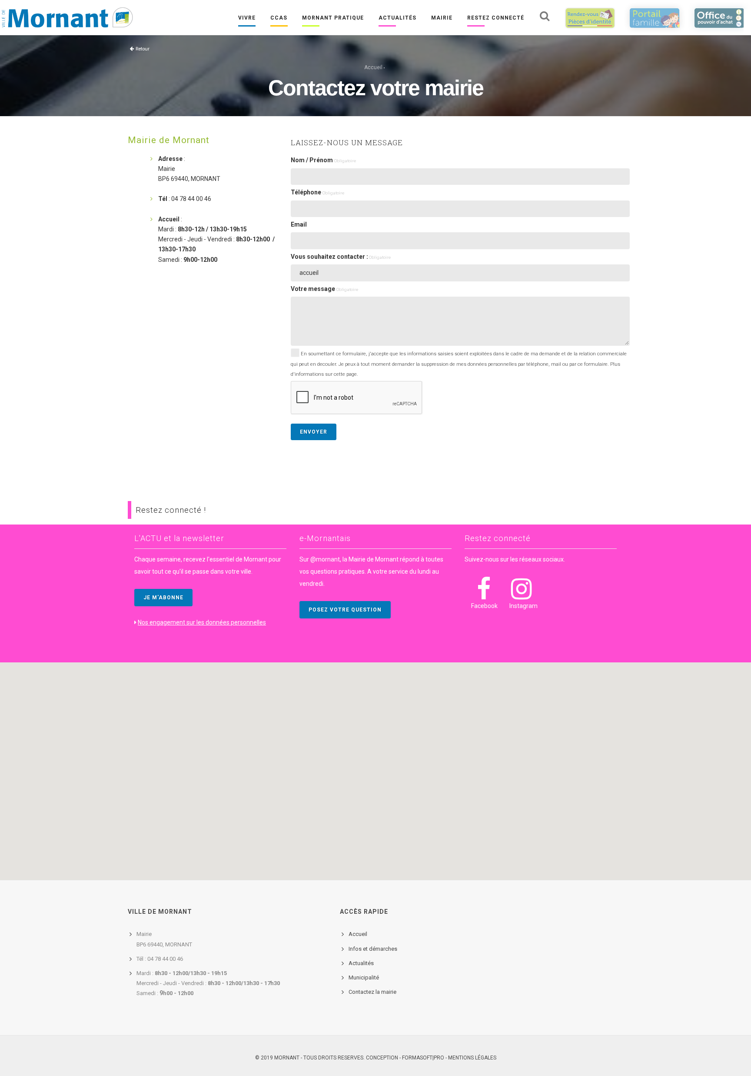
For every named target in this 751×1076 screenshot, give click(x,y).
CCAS (278, 18)
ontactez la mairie (374, 992)
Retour (143, 49)
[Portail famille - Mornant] (654, 18)
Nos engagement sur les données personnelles (202, 622)
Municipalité (364, 977)
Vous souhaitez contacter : (341, 256)
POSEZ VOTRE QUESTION (345, 610)
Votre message (324, 288)
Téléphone (317, 192)
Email (299, 224)
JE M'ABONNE (163, 598)
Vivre (247, 18)
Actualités (397, 18)
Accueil (373, 67)
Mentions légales (472, 1058)
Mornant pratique (333, 18)
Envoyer (313, 432)
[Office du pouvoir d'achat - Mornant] (719, 18)
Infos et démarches (373, 949)
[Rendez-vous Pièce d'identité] (589, 18)
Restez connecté (495, 18)
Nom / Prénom (323, 160)
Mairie (441, 18)
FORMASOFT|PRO (423, 1058)
